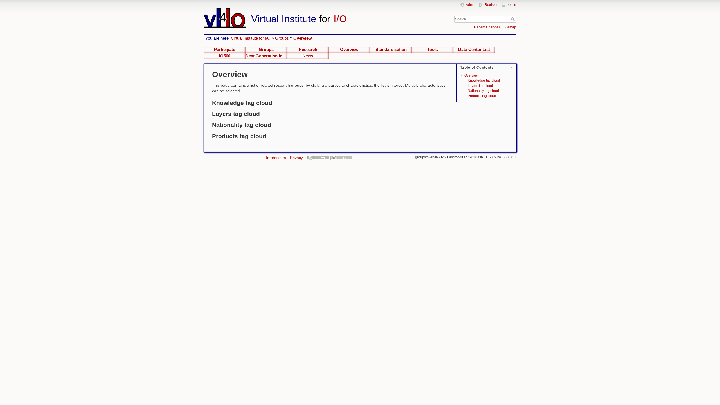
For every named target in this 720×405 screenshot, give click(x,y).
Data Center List (474, 49)
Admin (471, 5)
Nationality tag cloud (483, 91)
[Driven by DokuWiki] (318, 157)
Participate (224, 49)
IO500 (224, 56)
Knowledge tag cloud (484, 80)
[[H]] (311, 10)
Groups (282, 38)
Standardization (391, 49)
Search (513, 19)
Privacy (296, 157)
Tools (432, 49)
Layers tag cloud (480, 86)
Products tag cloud (482, 96)
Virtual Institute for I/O (251, 38)
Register (491, 5)
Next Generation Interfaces (266, 56)
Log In (511, 5)
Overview (302, 38)
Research (308, 49)
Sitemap (509, 27)
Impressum (276, 157)
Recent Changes (487, 27)
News (308, 56)
